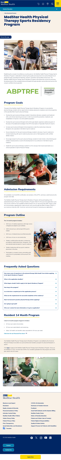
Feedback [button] (33, 408)
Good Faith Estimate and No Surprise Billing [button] (43, 411)
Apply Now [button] (30, 457)
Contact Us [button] (8, 450)
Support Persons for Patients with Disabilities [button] (43, 426)
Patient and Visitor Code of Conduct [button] (41, 418)
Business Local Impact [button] (9, 403)
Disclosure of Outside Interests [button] (39, 405)
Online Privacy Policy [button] (9, 418)
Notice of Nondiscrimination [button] (38, 416)
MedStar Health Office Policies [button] (11, 416)
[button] (38, 4)
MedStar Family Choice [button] (37, 413)
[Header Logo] (8, 2)
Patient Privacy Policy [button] (9, 421)
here (8, 348)
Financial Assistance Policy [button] (10, 411)
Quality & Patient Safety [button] (37, 423)
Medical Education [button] (7, 9)
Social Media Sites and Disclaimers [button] (12, 426)
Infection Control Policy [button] (9, 413)
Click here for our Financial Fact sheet (14, 333)
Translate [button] (8, 428)
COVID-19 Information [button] (37, 403)
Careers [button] (8, 445)
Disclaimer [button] (6, 405)
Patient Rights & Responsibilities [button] (40, 421)
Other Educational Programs (10, 13)
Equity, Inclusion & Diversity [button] (10, 408)
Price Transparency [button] (8, 423)
